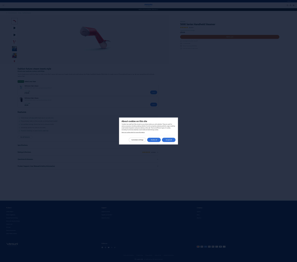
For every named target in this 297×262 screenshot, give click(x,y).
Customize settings (137, 140)
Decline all (154, 140)
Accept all (169, 140)
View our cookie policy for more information (133, 132)
